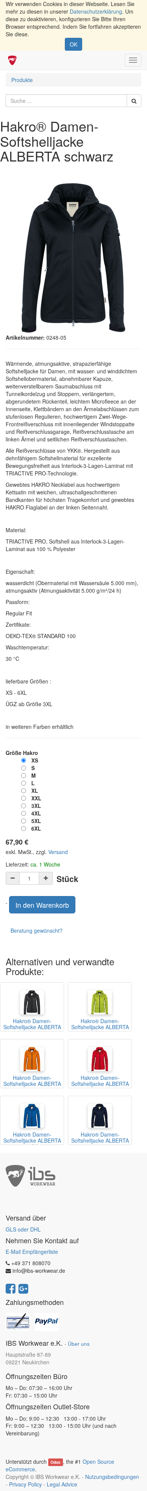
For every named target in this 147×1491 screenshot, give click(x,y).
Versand (58, 852)
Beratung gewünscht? (37, 930)
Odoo (55, 1462)
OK (73, 44)
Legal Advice (62, 1484)
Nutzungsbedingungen (112, 1476)
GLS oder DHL (23, 1229)
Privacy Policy (25, 1484)
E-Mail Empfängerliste (32, 1251)
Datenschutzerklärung (96, 11)
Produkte (22, 80)
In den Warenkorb (42, 905)
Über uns (79, 1343)
